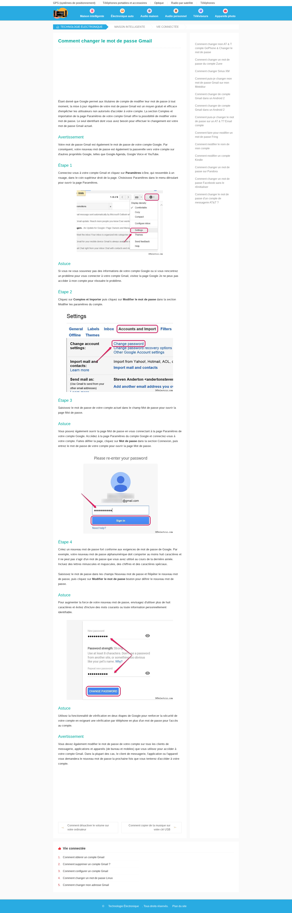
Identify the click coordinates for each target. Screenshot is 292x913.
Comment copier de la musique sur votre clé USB (149, 827)
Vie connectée (167, 26)
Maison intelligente (129, 26)
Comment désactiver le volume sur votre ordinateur (88, 827)
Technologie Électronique (81, 26)
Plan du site (179, 906)
